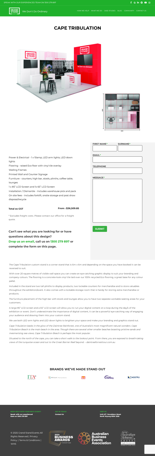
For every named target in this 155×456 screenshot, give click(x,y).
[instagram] (149, 2)
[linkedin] (138, 2)
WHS (13, 443)
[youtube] (146, 2)
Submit (100, 228)
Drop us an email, (22, 241)
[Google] (134, 2)
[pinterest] (142, 2)
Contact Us (59, 414)
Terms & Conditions (29, 440)
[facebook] (131, 2)
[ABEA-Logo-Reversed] (94, 433)
